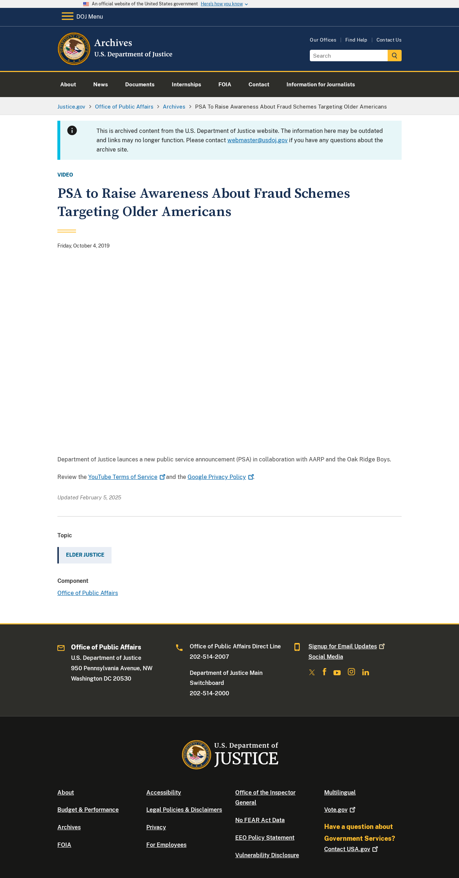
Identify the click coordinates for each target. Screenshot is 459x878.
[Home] (115, 62)
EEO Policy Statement (264, 837)
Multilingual (340, 792)
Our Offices (323, 40)
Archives (69, 827)
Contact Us (389, 40)
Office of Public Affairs (87, 593)
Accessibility (163, 792)
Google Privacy (217, 477)
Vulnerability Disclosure (267, 855)
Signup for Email (342, 646)
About (65, 792)
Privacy (156, 827)
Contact (347, 849)
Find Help (356, 40)
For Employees (166, 844)
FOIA (64, 844)
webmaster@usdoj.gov (257, 140)
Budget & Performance (88, 809)
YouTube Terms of (122, 477)
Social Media (325, 656)
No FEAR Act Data (260, 820)
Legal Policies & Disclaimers (184, 809)
